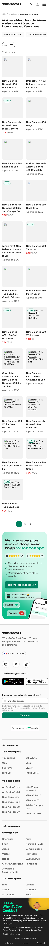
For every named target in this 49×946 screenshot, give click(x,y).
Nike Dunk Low (10, 797)
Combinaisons (34, 849)
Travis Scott (32, 772)
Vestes (6, 854)
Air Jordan (8, 894)
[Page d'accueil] (12, 4)
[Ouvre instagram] (5, 664)
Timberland (8, 758)
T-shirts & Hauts (34, 844)
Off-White (31, 758)
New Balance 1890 (13, 34)
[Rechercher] (31, 4)
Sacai (29, 763)
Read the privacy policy (11, 934)
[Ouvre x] (16, 664)
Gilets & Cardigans (12, 863)
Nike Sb (6, 772)
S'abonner (25, 715)
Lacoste (30, 884)
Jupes (5, 849)
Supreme (7, 768)
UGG (4, 763)
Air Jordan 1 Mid (11, 792)
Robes (5, 859)
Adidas (6, 889)
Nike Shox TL (33, 800)
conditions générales (32, 708)
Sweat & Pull (33, 859)
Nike (4, 884)
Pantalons (31, 863)
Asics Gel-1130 (33, 813)
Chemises (7, 839)
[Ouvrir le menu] (44, 4)
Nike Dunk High (11, 802)
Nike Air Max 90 (11, 807)
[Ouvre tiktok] (26, 664)
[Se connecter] (37, 4)
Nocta (29, 894)
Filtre (10, 44)
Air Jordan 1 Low (11, 787)
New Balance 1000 (36, 34)
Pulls (28, 839)
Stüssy (29, 768)
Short (5, 844)
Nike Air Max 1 (33, 795)
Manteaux (31, 854)
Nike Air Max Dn (11, 812)
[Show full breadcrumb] (4, 14)
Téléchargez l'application (22, 585)
